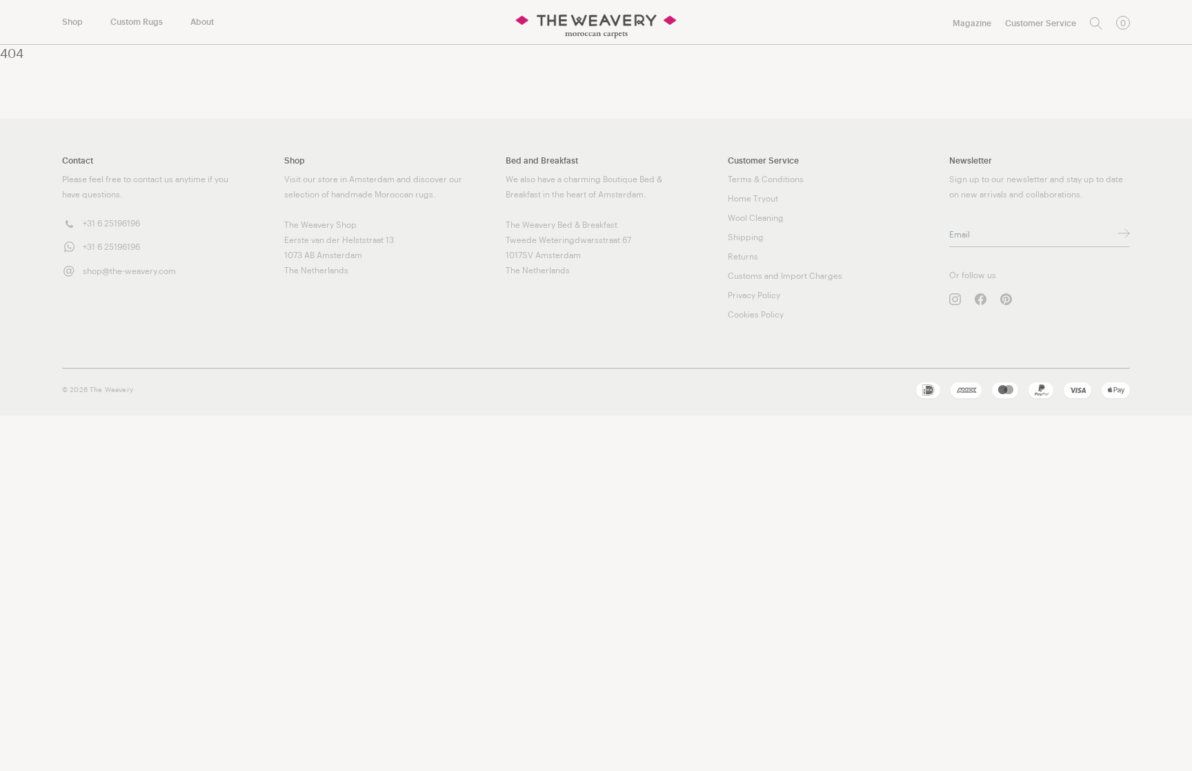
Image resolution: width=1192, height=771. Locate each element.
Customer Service (1040, 23)
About (202, 22)
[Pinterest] (1006, 299)
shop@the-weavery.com (129, 271)
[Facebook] (980, 299)
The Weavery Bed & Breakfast (561, 225)
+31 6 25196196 (111, 223)
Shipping (746, 237)
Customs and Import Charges (785, 276)
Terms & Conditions (766, 179)
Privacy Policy (754, 295)
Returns (743, 257)
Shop (72, 22)
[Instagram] (955, 299)
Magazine (972, 23)
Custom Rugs (136, 22)
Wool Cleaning (756, 218)
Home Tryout (753, 199)
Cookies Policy (756, 315)
